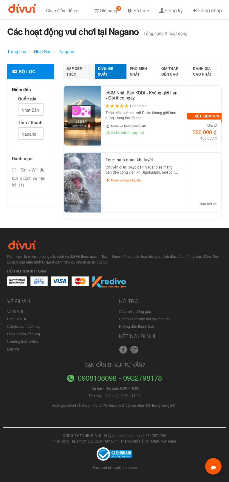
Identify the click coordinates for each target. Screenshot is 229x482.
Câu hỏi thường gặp (135, 311)
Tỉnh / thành (30, 122)
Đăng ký (174, 10)
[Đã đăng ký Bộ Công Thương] (114, 453)
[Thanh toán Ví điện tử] (80, 284)
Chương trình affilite (23, 341)
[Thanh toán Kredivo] (109, 284)
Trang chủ (16, 51)
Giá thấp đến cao (169, 71)
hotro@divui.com (107, 405)
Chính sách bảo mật (23, 326)
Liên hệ (13, 348)
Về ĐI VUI (15, 311)
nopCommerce (125, 467)
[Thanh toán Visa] (17, 284)
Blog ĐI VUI (16, 318)
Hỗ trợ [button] (140, 10)
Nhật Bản (42, 51)
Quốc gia (27, 99)
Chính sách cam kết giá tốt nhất (144, 318)
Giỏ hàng (110, 9)
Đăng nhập (210, 10)
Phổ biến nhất (138, 71)
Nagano (66, 51)
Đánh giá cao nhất (202, 71)
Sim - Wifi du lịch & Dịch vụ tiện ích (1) (28, 177)
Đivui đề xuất (105, 71)
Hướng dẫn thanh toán (137, 326)
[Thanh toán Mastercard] (38, 284)
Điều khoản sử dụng (23, 333)
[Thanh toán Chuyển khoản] (60, 284)
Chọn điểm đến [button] (60, 10)
